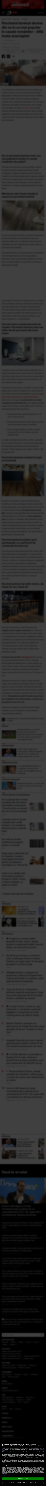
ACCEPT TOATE (23, 1479)
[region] (23, 1462)
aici (17, 1457)
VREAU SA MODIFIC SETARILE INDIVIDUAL (23, 1483)
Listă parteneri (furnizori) (7, 1475)
